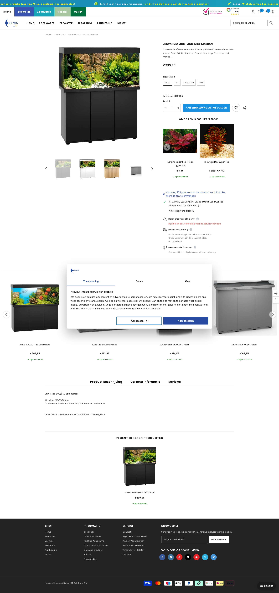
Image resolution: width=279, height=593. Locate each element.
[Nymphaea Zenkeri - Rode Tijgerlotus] (180, 141)
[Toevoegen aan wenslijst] (236, 108)
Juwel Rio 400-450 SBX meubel (35, 344)
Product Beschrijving (106, 382)
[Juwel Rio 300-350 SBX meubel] (139, 466)
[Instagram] (171, 557)
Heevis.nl (49, 583)
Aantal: (166, 101)
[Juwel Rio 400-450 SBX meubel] (34, 308)
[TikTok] (188, 557)
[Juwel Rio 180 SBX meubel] (244, 308)
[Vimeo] (214, 557)
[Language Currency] (272, 11)
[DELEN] (243, 108)
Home (7, 11)
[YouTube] (196, 557)
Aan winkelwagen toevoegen (206, 107)
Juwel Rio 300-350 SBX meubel (139, 492)
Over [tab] (188, 281)
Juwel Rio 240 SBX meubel (105, 344)
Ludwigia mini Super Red (216, 162)
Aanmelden (219, 539)
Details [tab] (140, 281)
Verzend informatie (145, 382)
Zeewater (24, 11)
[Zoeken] (271, 23)
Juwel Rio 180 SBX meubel (244, 344)
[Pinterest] (179, 557)
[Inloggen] (253, 11)
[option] (99, 96)
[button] (46, 168)
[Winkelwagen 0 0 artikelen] (266, 11)
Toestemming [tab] (91, 281)
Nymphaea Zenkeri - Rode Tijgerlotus (180, 164)
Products (59, 34)
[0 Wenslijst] (259, 11)
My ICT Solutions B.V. (77, 583)
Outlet (78, 11)
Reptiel (62, 11)
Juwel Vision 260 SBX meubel (174, 344)
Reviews (174, 382)
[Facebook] (162, 557)
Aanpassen (137, 320)
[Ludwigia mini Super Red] (217, 141)
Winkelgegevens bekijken (181, 210)
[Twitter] (205, 557)
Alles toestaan (186, 320)
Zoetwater (44, 11)
